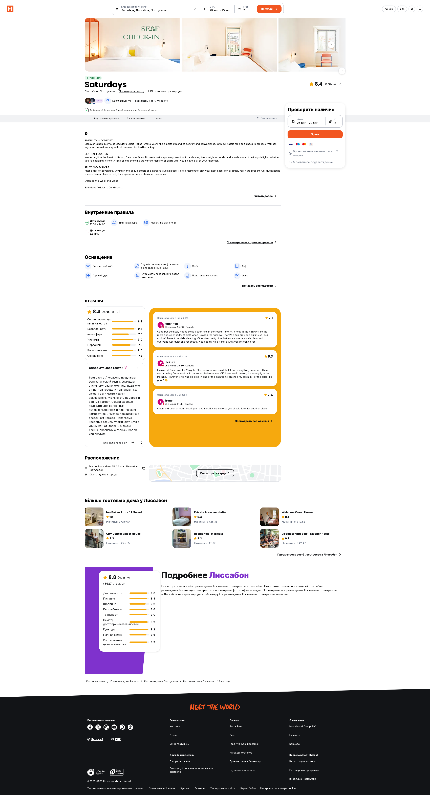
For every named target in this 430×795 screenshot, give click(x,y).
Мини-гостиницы (179, 743)
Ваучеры (200, 788)
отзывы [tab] (157, 118)
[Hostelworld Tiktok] (130, 727)
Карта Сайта (248, 788)
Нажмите (294, 735)
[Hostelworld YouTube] (114, 727)
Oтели (173, 735)
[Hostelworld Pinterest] (122, 727)
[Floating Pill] (331, 44)
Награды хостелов (241, 752)
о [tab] (85, 118)
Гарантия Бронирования (244, 743)
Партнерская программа (304, 770)
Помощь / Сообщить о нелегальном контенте (191, 770)
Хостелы (175, 726)
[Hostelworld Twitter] (98, 727)
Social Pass (236, 726)
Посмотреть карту (131, 91)
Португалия (107, 91)
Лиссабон (91, 91)
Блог (232, 735)
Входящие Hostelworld (302, 778)
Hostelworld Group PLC (302, 726)
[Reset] (195, 9)
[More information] (139, 368)
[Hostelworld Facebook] (90, 727)
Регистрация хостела (302, 761)
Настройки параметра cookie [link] (278, 788)
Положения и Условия (162, 788)
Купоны (185, 788)
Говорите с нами (180, 761)
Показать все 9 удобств (151, 100)
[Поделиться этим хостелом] (342, 71)
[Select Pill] (411, 9)
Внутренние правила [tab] (106, 118)
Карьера (294, 743)
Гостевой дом (93, 78)
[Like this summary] (133, 442)
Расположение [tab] (136, 118)
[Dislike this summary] (141, 442)
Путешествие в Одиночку (245, 761)
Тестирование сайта (222, 788)
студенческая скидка (242, 770)
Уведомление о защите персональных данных (115, 788)
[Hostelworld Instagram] (106, 727)
